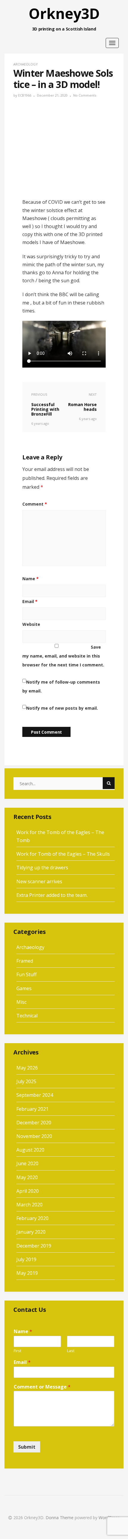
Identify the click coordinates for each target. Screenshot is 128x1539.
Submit (26, 1447)
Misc (21, 1002)
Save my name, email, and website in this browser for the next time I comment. (63, 656)
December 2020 (33, 1122)
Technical (27, 1015)
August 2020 (30, 1150)
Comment (34, 504)
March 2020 (29, 1204)
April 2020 (27, 1191)
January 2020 (31, 1232)
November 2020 (34, 1136)
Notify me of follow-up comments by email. (61, 686)
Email (30, 601)
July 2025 (26, 1081)
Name (30, 578)
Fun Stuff (26, 974)
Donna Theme (60, 1517)
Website (31, 624)
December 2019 (33, 1246)
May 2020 (27, 1177)
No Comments (84, 95)
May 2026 (27, 1068)
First (17, 1350)
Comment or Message (42, 1387)
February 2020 (32, 1218)
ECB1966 (24, 95)
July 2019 (26, 1259)
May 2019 (27, 1273)
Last (70, 1350)
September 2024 (34, 1095)
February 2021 (32, 1109)
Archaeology (25, 64)
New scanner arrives (39, 881)
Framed (24, 961)
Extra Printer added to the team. (52, 895)
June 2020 (27, 1163)
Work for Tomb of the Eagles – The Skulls (63, 854)
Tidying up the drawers (42, 867)
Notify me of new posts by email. (62, 708)
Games (24, 988)
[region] (64, 17)
